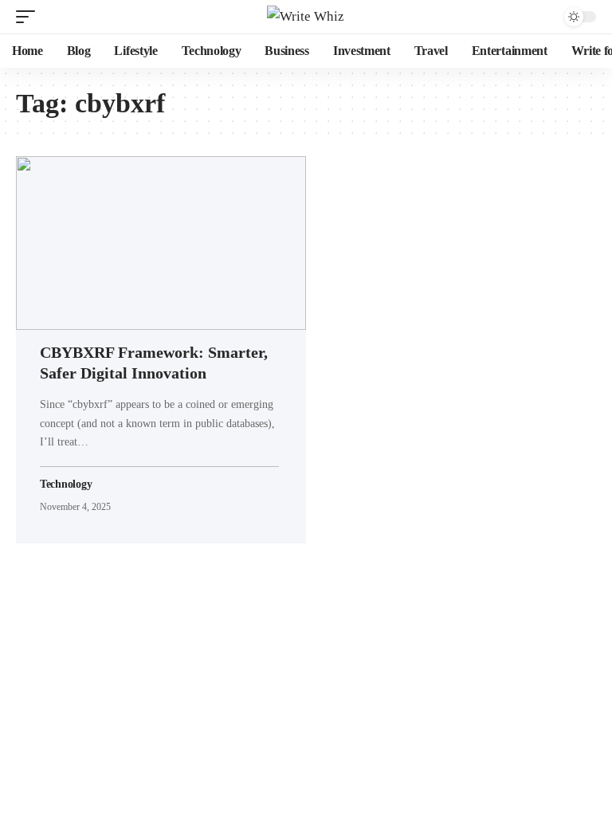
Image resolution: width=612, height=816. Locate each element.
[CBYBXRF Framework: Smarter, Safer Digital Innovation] (161, 243)
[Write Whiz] (305, 17)
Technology (66, 484)
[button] (29, 16)
